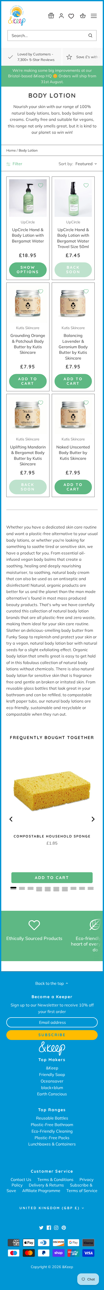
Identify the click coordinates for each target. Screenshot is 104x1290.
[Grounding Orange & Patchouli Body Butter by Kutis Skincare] (28, 304)
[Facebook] (49, 1227)
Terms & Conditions (55, 1179)
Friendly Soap (52, 1074)
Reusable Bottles (52, 1118)
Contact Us (21, 1179)
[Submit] (90, 35)
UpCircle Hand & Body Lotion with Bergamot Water (28, 231)
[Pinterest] (64, 1227)
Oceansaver (52, 1081)
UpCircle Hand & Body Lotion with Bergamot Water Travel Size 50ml (73, 234)
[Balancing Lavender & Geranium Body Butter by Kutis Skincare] (73, 304)
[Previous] (11, 819)
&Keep (52, 1067)
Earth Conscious (52, 1093)
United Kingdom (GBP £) (49, 1208)
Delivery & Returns (46, 1185)
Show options (28, 269)
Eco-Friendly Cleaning (52, 1131)
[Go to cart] (83, 15)
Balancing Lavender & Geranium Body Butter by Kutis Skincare (73, 343)
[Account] (61, 15)
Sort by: (66, 164)
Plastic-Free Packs (52, 1137)
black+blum (52, 1087)
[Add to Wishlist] (41, 185)
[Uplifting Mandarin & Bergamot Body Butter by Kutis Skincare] (28, 415)
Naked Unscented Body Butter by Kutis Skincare (73, 449)
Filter (17, 163)
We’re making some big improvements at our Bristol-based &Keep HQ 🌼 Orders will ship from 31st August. (52, 76)
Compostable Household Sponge (52, 836)
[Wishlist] (72, 15)
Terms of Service (81, 1190)
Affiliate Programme (41, 1190)
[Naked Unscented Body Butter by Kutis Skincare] (73, 415)
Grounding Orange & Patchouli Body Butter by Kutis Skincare (27, 340)
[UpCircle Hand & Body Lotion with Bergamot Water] (28, 198)
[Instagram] (56, 1227)
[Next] (93, 819)
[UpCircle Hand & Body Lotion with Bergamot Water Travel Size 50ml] (73, 198)
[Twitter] (41, 1227)
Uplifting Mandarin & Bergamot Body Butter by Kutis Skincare (28, 451)
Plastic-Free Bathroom (52, 1124)
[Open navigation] (94, 16)
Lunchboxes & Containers (52, 1143)
